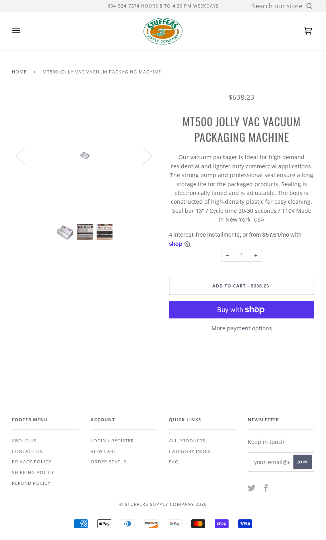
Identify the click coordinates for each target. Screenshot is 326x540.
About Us (24, 441)
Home (19, 72)
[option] (84, 155)
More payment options (242, 328)
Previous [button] (25, 155)
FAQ (174, 462)
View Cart (103, 451)
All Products (187, 441)
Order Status (109, 462)
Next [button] (142, 155)
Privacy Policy (31, 462)
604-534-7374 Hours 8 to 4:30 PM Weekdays (163, 6)
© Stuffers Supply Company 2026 (163, 504)
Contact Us (27, 451)
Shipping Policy (33, 472)
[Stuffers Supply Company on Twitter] (252, 489)
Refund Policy (31, 483)
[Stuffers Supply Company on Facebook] (266, 489)
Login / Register (112, 441)
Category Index (189, 451)
